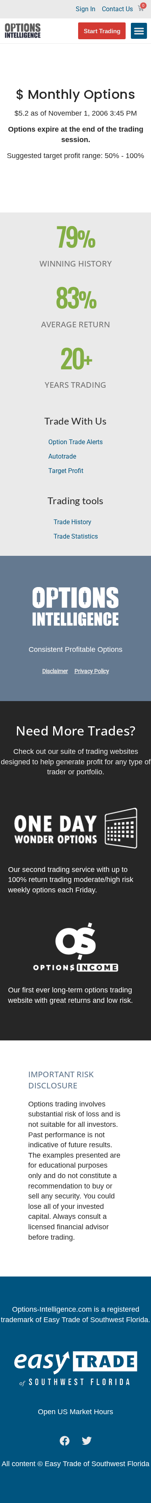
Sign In (85, 9)
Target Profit (65, 471)
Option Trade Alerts (75, 442)
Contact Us (117, 9)
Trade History (72, 522)
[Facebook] (64, 1441)
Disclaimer (55, 671)
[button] (139, 31)
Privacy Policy (91, 671)
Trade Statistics (76, 536)
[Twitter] (87, 1441)
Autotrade (62, 456)
